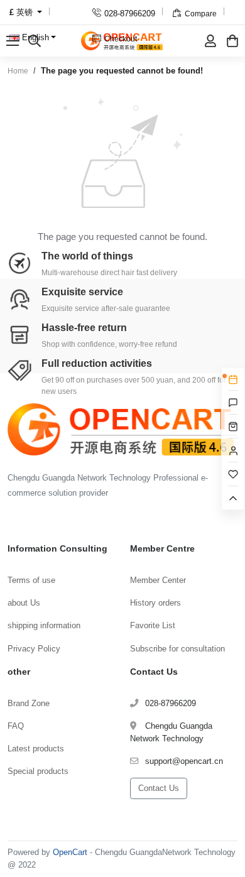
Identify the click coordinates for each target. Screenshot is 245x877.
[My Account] (210, 41)
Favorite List (152, 625)
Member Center (158, 580)
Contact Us (158, 788)
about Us (24, 602)
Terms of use (31, 580)
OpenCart (70, 852)
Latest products (36, 748)
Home (18, 71)
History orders (155, 602)
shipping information (44, 625)
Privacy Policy (34, 648)
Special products (38, 771)
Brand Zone (29, 703)
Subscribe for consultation (177, 648)
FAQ (16, 726)
